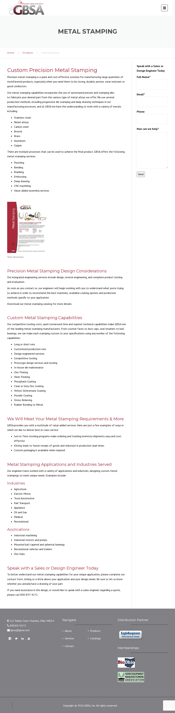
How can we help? (148, 128)
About (68, 630)
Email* (141, 94)
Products (28, 52)
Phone (141, 111)
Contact (69, 646)
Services (69, 638)
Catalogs (95, 638)
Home (10, 52)
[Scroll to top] (157, 695)
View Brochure (15, 257)
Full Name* (143, 77)
